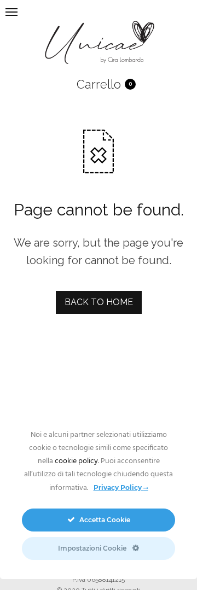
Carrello (98, 84)
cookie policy (76, 461)
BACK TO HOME (99, 302)
